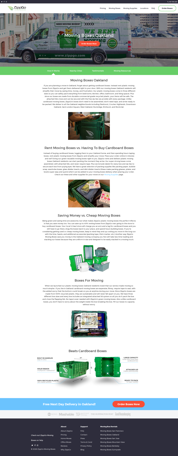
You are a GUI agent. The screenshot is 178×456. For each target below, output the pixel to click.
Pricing (103, 8)
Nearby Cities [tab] (76, 71)
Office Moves (66, 442)
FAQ (153, 8)
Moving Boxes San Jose (109, 438)
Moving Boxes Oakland (109, 435)
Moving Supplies (130, 8)
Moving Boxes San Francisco (111, 431)
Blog (82, 449)
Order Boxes (167, 8)
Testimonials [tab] (98, 71)
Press (82, 438)
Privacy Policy (86, 446)
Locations (144, 8)
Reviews (64, 446)
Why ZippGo (66, 449)
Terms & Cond (86, 442)
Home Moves (66, 438)
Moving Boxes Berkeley (109, 446)
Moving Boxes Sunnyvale (110, 449)
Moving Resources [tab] (122, 71)
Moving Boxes (114, 8)
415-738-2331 (173, 2)
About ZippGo (66, 431)
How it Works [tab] (53, 71)
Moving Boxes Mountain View (112, 442)
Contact (83, 435)
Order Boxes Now (89, 44)
